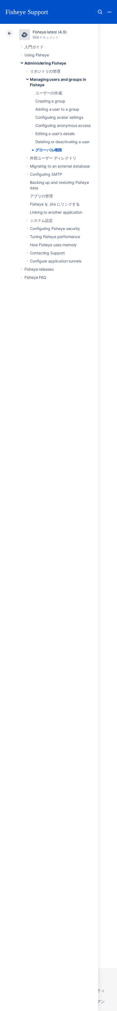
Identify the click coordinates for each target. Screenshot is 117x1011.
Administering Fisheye (45, 63)
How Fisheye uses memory (53, 244)
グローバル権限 (48, 150)
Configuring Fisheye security (55, 228)
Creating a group (50, 101)
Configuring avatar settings (59, 117)
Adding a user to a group (57, 109)
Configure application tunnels (55, 261)
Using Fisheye (36, 55)
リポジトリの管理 (45, 71)
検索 (100, 12)
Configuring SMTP (46, 174)
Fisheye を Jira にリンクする (55, 204)
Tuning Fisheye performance (55, 236)
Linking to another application (56, 212)
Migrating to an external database (60, 166)
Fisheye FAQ (35, 277)
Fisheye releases (39, 269)
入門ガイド (34, 46)
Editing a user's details (55, 133)
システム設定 (41, 220)
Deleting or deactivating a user (62, 141)
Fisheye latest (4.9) (50, 32)
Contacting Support (47, 253)
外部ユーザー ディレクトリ (53, 158)
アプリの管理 (41, 196)
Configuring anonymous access (63, 125)
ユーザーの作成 (48, 93)
